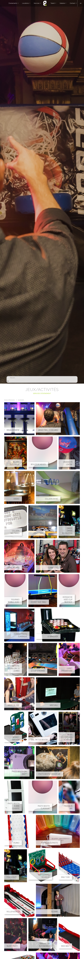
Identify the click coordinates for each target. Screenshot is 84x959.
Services (37, 3)
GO (8, 381)
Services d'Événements (9, 400)
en (81, 3)
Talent (53, 3)
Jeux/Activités (21, 400)
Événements (13, 3)
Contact (72, 3)
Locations (25, 3)
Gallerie (62, 3)
